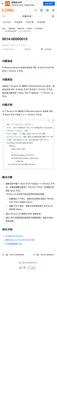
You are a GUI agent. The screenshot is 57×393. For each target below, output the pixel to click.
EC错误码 (38, 28)
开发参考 (18, 22)
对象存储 (11, 28)
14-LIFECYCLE (10, 31)
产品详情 (27, 49)
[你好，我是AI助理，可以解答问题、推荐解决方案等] (41, 10)
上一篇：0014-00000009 (13, 254)
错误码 (29, 28)
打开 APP (49, 3)
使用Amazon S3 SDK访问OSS (20, 239)
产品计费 (30, 22)
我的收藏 (48, 49)
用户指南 (7, 22)
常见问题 (41, 22)
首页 (4, 28)
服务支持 (21, 28)
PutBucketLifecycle (14, 236)
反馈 (33, 268)
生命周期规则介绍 (14, 243)
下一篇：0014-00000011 (44, 254)
